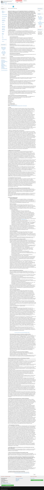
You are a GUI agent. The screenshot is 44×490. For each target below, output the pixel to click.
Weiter (34, 474)
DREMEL (3, 31)
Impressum (2, 64)
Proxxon (3, 41)
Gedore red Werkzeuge (3, 27)
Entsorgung (2, 67)
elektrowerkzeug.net (8, 487)
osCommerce (6, 489)
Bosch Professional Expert (3, 12)
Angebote (39, 13)
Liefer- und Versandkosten (3, 60)
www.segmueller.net (20, 105)
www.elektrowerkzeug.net (14, 105)
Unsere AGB (3, 62)
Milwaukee (3, 24)
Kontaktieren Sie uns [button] (7, 485)
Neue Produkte (3, 44)
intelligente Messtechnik (3, 20)
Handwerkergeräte (4, 14)
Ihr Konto (21, 2)
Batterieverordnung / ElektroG (4, 66)
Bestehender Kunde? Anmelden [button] (37, 480)
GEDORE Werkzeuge (3, 29)
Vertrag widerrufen (19, 0)
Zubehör (3, 22)
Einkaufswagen (40, 8)
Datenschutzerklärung (4, 61)
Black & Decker (3, 34)
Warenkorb (25, 0)
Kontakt (2, 63)
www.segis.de (25, 105)
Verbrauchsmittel (4, 39)
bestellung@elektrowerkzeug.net (6, 483)
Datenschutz (17, 479)
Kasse (17, 2)
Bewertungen (40, 29)
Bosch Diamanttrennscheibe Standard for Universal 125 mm (41, 23)
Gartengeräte (4, 18)
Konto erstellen (32, 478)
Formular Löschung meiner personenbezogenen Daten (21, 332)
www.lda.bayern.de (24, 219)
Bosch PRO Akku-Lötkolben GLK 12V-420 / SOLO (4, 53)
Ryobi (3, 37)
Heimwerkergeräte (4, 16)
